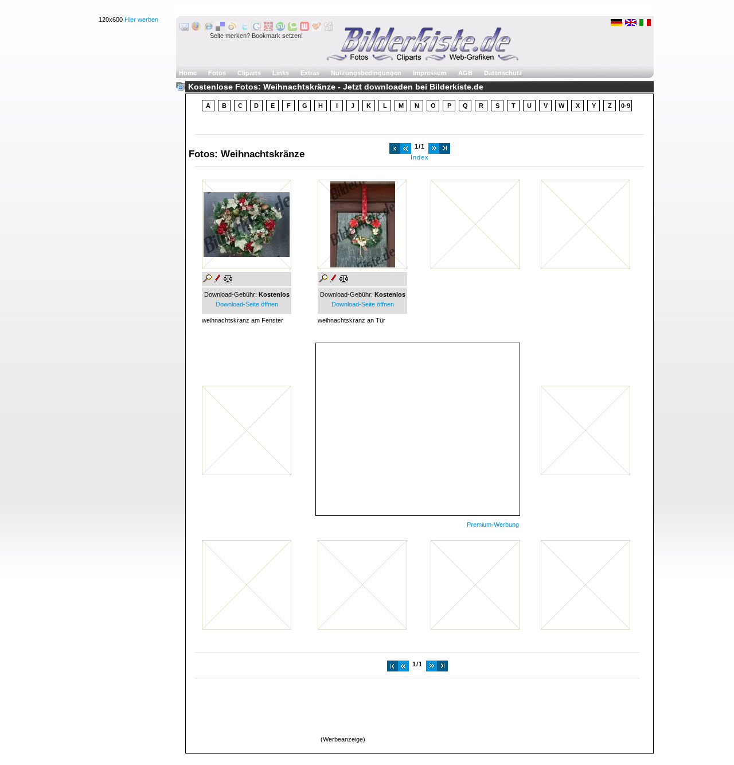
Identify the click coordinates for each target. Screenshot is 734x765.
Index (420, 157)
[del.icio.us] (220, 28)
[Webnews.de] (304, 28)
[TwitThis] (244, 28)
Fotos (217, 72)
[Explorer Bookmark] (208, 28)
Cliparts (249, 72)
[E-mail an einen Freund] (184, 28)
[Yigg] (316, 28)
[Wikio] (232, 28)
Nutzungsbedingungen (366, 72)
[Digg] (328, 28)
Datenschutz (503, 72)
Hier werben (141, 19)
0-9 (625, 105)
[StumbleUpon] (280, 28)
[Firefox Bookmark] (196, 28)
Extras (309, 72)
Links (280, 72)
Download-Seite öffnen (247, 304)
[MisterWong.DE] (268, 28)
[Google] (256, 28)
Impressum (430, 72)
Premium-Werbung (493, 524)
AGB (465, 72)
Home (188, 72)
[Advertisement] (417, 429)
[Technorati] (292, 28)
